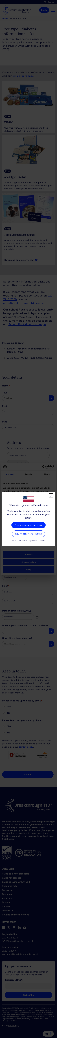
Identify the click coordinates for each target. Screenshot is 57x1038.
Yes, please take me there (29, 525)
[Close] (51, 495)
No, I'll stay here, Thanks (28, 533)
